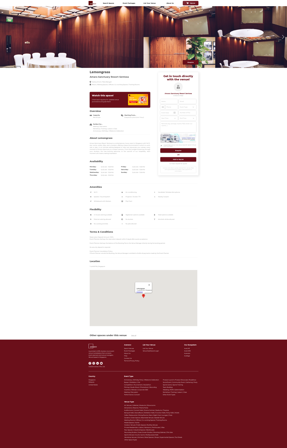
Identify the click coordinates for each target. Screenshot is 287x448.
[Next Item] (283, 37)
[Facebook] (90, 363)
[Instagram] (93, 363)
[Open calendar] (174, 113)
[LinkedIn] (97, 363)
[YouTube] (101, 363)
